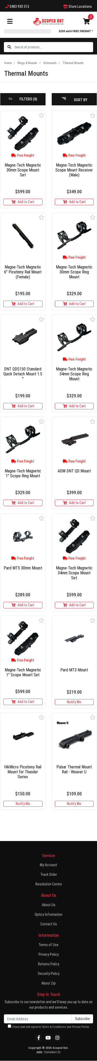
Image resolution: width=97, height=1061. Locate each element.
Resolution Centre (48, 884)
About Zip (48, 983)
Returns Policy (48, 964)
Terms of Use (48, 945)
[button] (41, 115)
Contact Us (48, 924)
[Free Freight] (23, 133)
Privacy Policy (49, 954)
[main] (48, 462)
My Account (48, 865)
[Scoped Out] (48, 21)
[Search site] (9, 47)
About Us (48, 905)
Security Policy (48, 974)
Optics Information (48, 914)
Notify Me (74, 702)
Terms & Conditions (54, 1027)
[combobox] (53, 47)
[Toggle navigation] (10, 21)
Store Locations (80, 6)
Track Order (48, 874)
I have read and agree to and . (50, 1027)
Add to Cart (26, 202)
